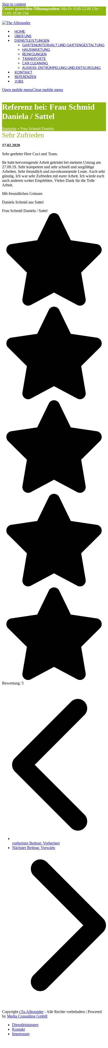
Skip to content (14, 4)
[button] (32, 90)
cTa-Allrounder (31, 1012)
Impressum (20, 1034)
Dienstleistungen (25, 1025)
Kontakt (18, 1029)
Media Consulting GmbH (27, 1016)
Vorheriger (36, 843)
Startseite (9, 129)
